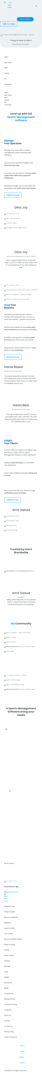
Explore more (12, 195)
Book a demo (25, 19)
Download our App (20, 44)
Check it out (12, 499)
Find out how (12, 357)
